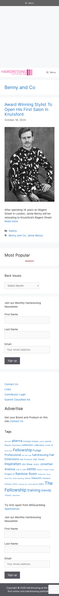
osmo (31, 469)
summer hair (23, 484)
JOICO (36, 464)
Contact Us (11, 384)
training (33, 490)
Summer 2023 (11, 484)
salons (28, 478)
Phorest (40, 470)
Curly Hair (8, 451)
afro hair (8, 441)
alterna (17, 441)
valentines (16, 495)
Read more (11, 221)
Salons (13, 230)
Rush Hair (8, 478)
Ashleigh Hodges (31, 441)
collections (39, 445)
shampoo (46, 478)
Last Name (11, 329)
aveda (41, 441)
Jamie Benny (35, 235)
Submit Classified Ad (17, 399)
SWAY (41, 484)
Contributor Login (15, 394)
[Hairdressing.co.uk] (17, 72)
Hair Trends (39, 459)
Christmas (16, 445)
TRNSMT (8, 495)
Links (8, 389)
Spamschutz (12, 508)
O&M (24, 470)
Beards (8, 445)
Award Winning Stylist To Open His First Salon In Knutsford (28, 109)
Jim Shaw (27, 464)
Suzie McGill (33, 484)
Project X (10, 474)
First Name (11, 314)
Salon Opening (18, 478)
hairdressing (40, 454)
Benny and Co (17, 235)
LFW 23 (19, 470)
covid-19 (49, 445)
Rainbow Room (26, 474)
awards (48, 441)
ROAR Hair (42, 474)
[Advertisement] (29, 37)
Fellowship (22, 450)
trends (46, 490)
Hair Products (26, 459)
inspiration (13, 464)
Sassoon (36, 478)
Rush (48, 474)
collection (27, 445)
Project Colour (48, 470)
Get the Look (26, 455)
